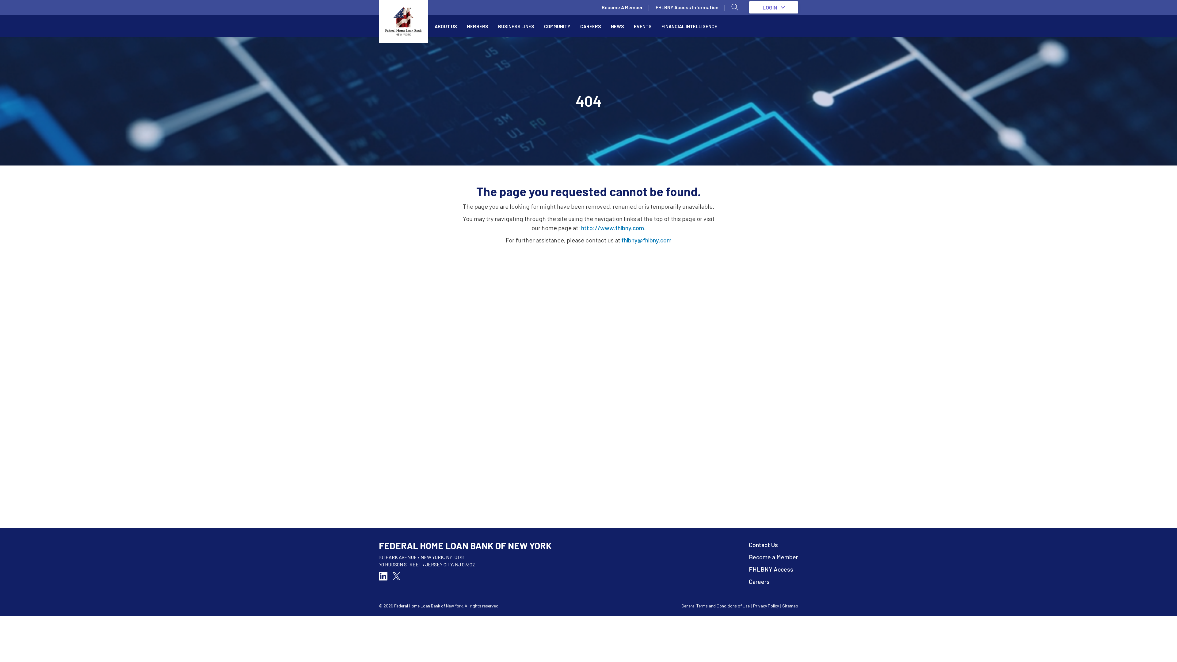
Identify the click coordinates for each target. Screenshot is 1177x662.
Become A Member (622, 7)
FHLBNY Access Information (687, 7)
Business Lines (516, 26)
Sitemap (790, 605)
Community (557, 26)
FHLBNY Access (771, 569)
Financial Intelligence (689, 26)
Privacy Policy (766, 605)
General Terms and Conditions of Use (715, 605)
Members (477, 26)
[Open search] (735, 7)
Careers (590, 26)
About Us (446, 26)
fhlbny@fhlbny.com (646, 240)
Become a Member (773, 557)
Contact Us (763, 544)
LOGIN (770, 7)
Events (643, 26)
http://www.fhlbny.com (612, 227)
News (617, 26)
